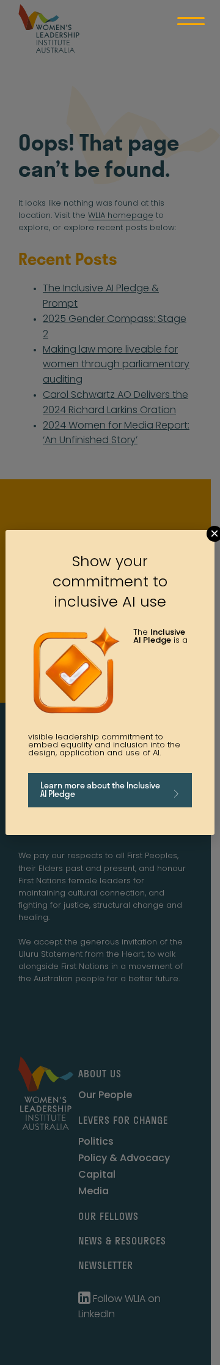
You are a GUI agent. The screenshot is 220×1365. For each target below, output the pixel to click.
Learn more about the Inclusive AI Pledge (100, 789)
